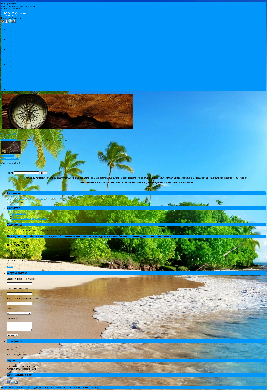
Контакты (11, 89)
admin (20, 140)
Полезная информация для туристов (29, 218)
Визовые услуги (20, 84)
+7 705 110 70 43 (9, 15)
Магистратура (19, 59)
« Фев (10, 266)
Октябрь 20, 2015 (9, 140)
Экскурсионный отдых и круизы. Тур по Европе (35, 42)
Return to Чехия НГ (10, 158)
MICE (9, 29)
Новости (16, 216)
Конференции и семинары (24, 32)
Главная (10, 27)
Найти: (10, 173)
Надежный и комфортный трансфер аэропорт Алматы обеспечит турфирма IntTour (51, 87)
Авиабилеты (18, 79)
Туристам (11, 77)
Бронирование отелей (22, 82)
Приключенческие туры (23, 72)
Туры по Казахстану (16, 64)
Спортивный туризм (22, 37)
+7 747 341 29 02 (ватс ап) (13, 13)
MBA (14, 62)
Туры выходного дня (22, 74)
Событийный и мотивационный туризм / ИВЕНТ (36, 34)
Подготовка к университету (25, 54)
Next (11, 156)
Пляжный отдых (20, 44)
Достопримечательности (24, 67)
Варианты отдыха (15, 39)
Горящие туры (19, 213)
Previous (5, 156)
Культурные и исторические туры (28, 69)
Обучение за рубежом (17, 49)
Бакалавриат (18, 57)
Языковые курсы (20, 52)
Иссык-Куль (18, 47)
